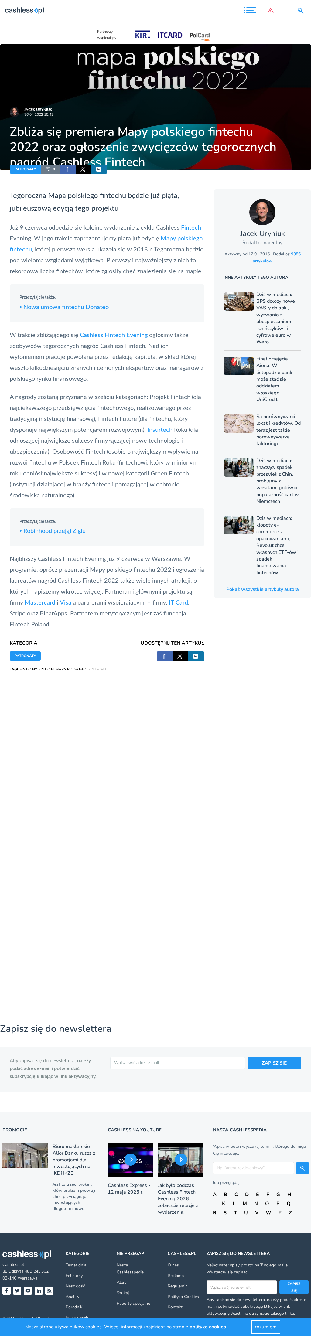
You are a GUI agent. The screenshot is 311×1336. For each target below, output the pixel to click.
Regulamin (178, 1286)
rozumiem (266, 1327)
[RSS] (49, 1291)
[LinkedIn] (39, 1291)
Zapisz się (294, 1287)
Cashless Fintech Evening (114, 335)
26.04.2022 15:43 (38, 114)
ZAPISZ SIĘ (274, 1063)
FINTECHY (28, 669)
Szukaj (123, 1293)
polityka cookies (208, 1327)
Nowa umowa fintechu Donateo (64, 307)
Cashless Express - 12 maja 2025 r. (129, 1188)
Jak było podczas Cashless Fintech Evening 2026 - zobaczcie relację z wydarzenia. (178, 1198)
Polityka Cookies (183, 1297)
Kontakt (175, 1307)
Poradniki (74, 1307)
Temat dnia (76, 1265)
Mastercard (40, 603)
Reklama (176, 1276)
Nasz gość (75, 1286)
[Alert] (272, 11)
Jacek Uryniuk (38, 109)
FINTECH (46, 669)
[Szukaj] (302, 11)
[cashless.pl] (24, 10)
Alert (121, 1282)
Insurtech (160, 430)
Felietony (74, 1276)
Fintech (191, 228)
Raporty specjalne (133, 1303)
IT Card (178, 603)
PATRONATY (25, 169)
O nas (173, 1265)
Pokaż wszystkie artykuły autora (262, 589)
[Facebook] (6, 1291)
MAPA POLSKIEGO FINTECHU (81, 669)
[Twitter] (17, 1291)
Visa (65, 603)
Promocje (14, 1130)
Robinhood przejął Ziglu (52, 531)
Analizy (72, 1297)
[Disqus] (107, 759)
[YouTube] (28, 1291)
